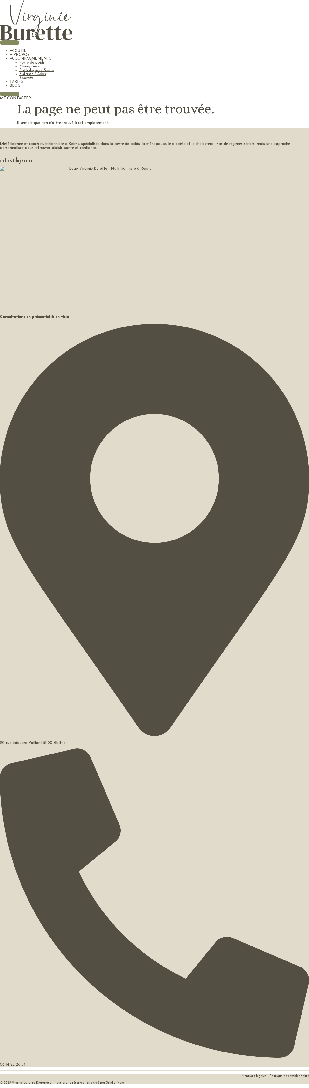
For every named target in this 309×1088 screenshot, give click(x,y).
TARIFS (16, 82)
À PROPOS (19, 55)
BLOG (15, 86)
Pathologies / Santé (36, 70)
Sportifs (26, 78)
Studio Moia (115, 1082)
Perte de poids (32, 62)
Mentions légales (254, 1076)
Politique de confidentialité (289, 1076)
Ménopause (29, 66)
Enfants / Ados (32, 74)
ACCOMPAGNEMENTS (30, 59)
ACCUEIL (18, 51)
